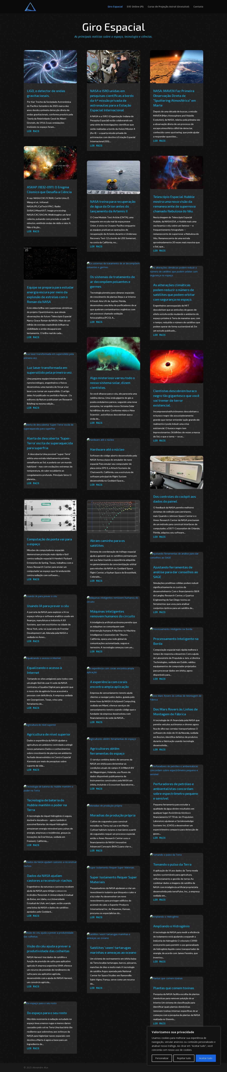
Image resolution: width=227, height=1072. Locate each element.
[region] (183, 1046)
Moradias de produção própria (112, 815)
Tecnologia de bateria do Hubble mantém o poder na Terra (47, 805)
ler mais (33, 131)
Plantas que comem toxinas (173, 988)
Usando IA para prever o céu (48, 606)
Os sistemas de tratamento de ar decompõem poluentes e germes (112, 281)
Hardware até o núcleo (107, 449)
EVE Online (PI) (135, 6)
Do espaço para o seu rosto (47, 1013)
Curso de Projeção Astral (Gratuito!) (168, 6)
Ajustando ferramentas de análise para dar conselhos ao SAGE (175, 572)
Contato (198, 6)
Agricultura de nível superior (48, 734)
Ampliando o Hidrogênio (171, 926)
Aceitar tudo (205, 1058)
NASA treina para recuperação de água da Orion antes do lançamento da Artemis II (112, 206)
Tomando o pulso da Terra (172, 864)
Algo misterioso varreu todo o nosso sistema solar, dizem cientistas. (112, 382)
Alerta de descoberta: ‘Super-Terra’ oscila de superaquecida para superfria (50, 443)
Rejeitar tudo (184, 1058)
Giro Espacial (115, 6)
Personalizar (162, 1058)
